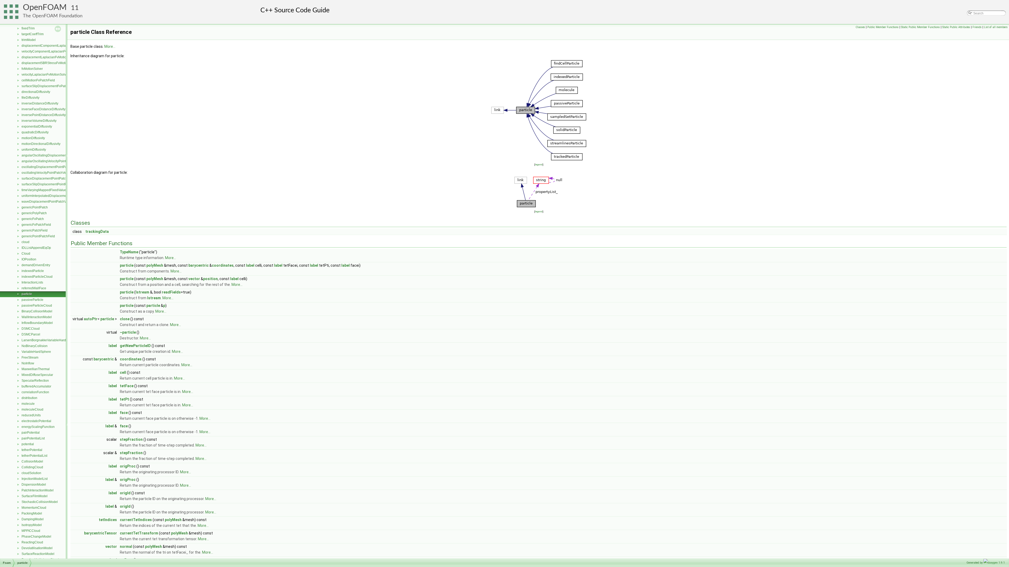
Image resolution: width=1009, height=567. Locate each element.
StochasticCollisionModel (40, 502)
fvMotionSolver (32, 69)
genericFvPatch (33, 219)
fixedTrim (28, 28)
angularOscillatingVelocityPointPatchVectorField (56, 161)
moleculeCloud (32, 409)
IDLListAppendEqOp (36, 248)
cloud (25, 242)
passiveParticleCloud (37, 305)
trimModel (29, 40)
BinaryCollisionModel (37, 311)
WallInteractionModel (37, 317)
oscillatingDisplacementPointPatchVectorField (54, 167)
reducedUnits (31, 415)
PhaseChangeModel (36, 536)
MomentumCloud (34, 508)
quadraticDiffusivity (35, 132)
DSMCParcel (31, 334)
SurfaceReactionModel (38, 554)
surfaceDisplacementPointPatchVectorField (52, 178)
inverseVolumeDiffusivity (39, 121)
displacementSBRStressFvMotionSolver (50, 63)
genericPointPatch (35, 207)
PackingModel (32, 513)
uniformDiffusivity (34, 149)
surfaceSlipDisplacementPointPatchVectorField (55, 184)
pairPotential (31, 432)
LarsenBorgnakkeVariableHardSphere (49, 340)
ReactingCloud (32, 542)
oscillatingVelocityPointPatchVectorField (50, 173)
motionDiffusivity (33, 138)
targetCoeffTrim (33, 34)
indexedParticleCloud (37, 277)
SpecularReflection (35, 380)
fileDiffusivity (30, 97)
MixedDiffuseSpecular (37, 375)
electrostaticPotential (36, 421)
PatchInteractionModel (38, 490)
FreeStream (30, 357)
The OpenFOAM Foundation (53, 15)
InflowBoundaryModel (37, 323)
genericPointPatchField (38, 236)
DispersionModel (34, 484)
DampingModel (33, 519)
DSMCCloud (31, 328)
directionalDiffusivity (36, 92)
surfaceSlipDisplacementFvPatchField (49, 86)
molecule (28, 404)
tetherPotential (32, 450)
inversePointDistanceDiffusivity (44, 115)
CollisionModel (32, 461)
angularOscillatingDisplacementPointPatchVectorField (60, 155)
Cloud (26, 253)
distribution (29, 398)
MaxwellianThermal (36, 369)
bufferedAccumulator (36, 386)
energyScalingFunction (38, 427)
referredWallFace (34, 288)
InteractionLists (32, 282)
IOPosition (29, 259)
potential (28, 444)
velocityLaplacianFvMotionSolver (45, 74)
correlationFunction (35, 392)
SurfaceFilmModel (35, 496)
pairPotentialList (33, 438)
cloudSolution (31, 473)
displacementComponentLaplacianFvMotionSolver (58, 46)
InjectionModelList (35, 479)
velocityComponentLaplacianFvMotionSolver (54, 51)
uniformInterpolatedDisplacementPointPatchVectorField (61, 196)
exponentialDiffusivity (37, 126)
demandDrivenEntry (36, 265)
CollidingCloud (32, 467)
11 (75, 8)
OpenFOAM (45, 7)
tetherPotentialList (34, 456)
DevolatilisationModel (37, 548)
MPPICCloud (31, 531)
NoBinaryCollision (35, 346)
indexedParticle (33, 271)
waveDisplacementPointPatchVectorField (51, 201)
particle (27, 294)
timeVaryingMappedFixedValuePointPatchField (55, 190)
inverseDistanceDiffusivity (40, 103)
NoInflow (28, 363)
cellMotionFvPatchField (38, 80)
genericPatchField (35, 230)
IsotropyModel (32, 525)
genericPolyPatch (34, 213)
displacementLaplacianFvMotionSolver (49, 57)
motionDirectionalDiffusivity (41, 144)
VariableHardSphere (36, 352)
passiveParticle (32, 300)
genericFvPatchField (36, 225)
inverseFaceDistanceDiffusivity (43, 109)
